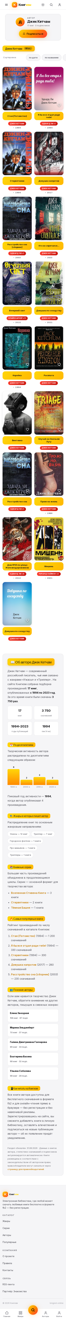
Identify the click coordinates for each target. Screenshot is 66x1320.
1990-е (13, 787)
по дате (33, 57)
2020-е (52, 787)
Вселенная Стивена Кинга (28, 892)
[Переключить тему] (43, 5)
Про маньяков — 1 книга (22, 848)
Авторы (45, 1316)
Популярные (9, 1242)
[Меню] (6, 5)
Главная (6, 1316)
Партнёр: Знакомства (15, 1291)
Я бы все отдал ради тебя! (28, 945)
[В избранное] (27, 105)
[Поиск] (51, 5)
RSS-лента (8, 1284)
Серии (6, 1228)
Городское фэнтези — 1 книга (25, 841)
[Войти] (59, 5)
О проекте (8, 1256)
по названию (51, 57)
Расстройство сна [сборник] (30, 974)
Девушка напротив (23, 964)
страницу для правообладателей (26, 1169)
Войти (59, 1316)
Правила (7, 1263)
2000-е (26, 787)
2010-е (39, 787)
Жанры (20, 1316)
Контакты (8, 1270)
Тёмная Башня (20, 907)
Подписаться (35, 33)
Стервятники (20, 902)
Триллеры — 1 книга (20, 855)
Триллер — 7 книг (43, 834)
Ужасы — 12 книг (19, 834)
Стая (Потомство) (23, 936)
